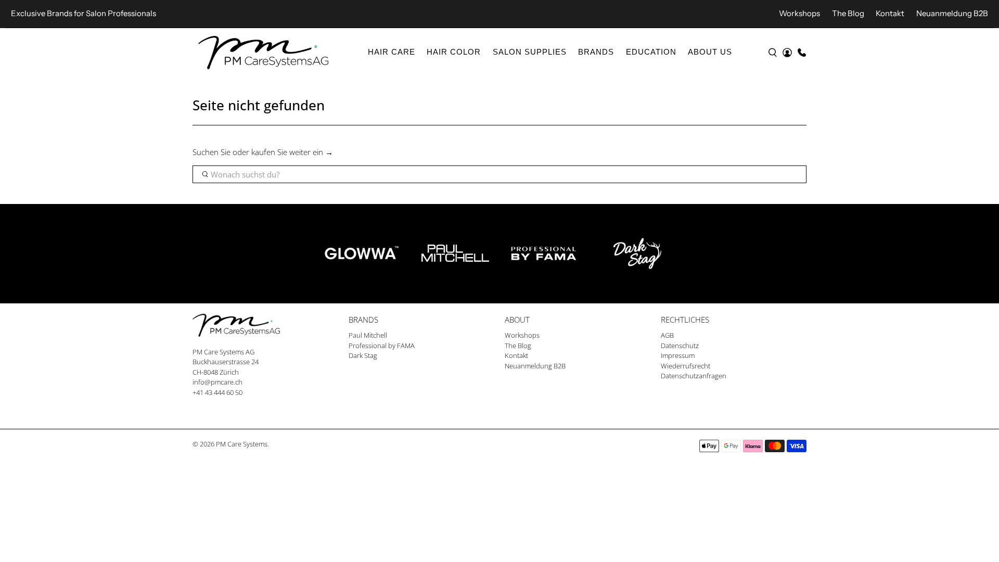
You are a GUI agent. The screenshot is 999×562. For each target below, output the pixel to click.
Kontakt (890, 13)
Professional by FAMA (382, 345)
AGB (667, 335)
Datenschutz (680, 345)
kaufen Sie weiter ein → (292, 152)
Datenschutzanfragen (693, 375)
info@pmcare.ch (217, 382)
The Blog (848, 13)
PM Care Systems (241, 444)
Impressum (678, 355)
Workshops (799, 13)
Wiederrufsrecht (685, 366)
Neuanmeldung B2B (952, 13)
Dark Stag (363, 355)
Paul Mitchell (368, 335)
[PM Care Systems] (263, 52)
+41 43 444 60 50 (217, 392)
